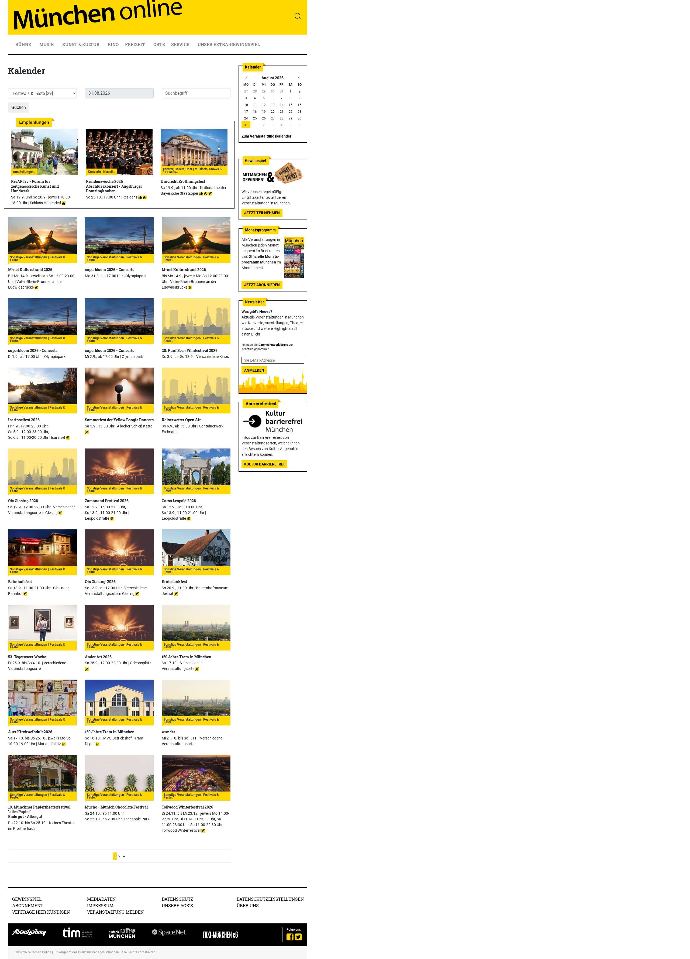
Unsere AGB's (177, 905)
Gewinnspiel (27, 899)
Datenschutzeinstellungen (270, 899)
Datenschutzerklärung (273, 345)
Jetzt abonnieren (262, 285)
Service (180, 44)
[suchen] (297, 16)
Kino (113, 44)
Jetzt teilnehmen (262, 213)
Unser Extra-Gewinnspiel (229, 44)
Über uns (248, 905)
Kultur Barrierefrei (264, 464)
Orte (159, 44)
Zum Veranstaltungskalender (266, 136)
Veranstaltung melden (115, 912)
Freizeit (135, 44)
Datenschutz (177, 899)
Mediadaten (101, 899)
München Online (39, 952)
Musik (47, 44)
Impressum (100, 905)
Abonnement (27, 905)
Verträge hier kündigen (41, 912)
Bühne (23, 44)
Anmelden (254, 370)
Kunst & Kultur (81, 44)
